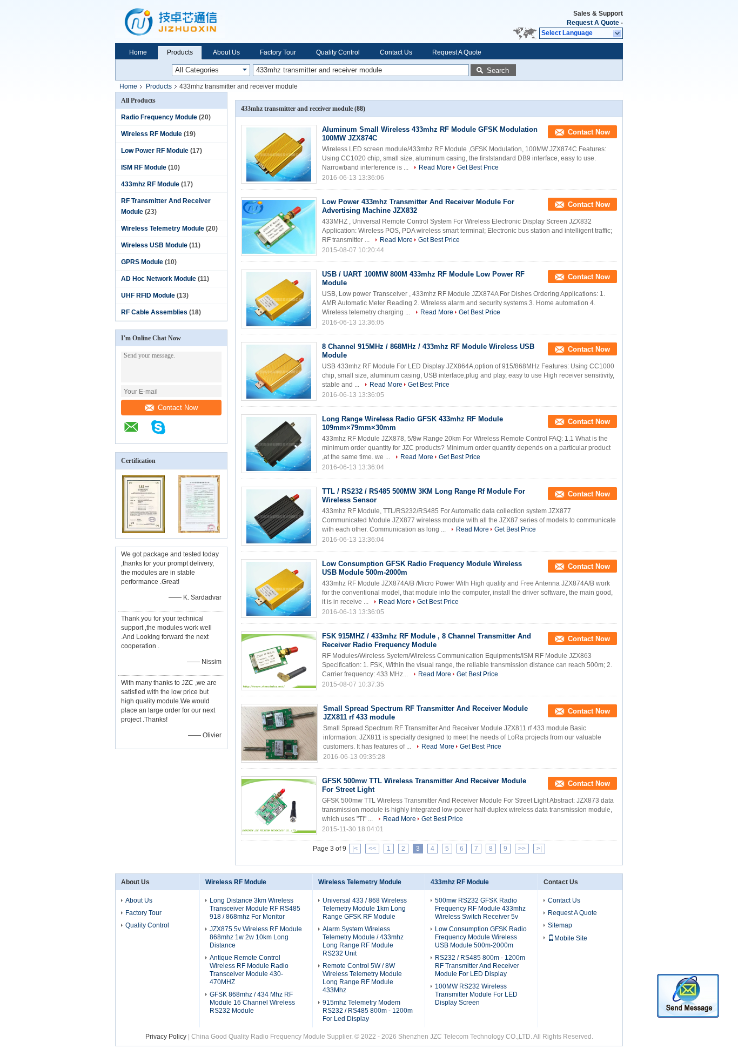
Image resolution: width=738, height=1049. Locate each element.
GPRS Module (142, 262)
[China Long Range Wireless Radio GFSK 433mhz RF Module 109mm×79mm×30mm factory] (279, 443)
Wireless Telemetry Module (162, 228)
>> (522, 848)
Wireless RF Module (151, 134)
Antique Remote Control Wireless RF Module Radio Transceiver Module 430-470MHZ (249, 970)
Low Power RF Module (155, 150)
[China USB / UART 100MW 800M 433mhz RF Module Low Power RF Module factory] (279, 299)
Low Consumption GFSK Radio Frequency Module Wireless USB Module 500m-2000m (481, 937)
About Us (226, 52)
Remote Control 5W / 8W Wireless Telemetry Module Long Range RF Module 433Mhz (362, 978)
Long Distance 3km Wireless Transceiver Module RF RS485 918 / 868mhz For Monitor (255, 908)
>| (539, 848)
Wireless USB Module (154, 245)
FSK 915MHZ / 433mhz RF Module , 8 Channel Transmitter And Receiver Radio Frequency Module (426, 640)
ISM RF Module (143, 167)
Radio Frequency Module (159, 117)
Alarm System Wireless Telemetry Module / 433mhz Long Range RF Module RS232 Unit (363, 941)
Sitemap (560, 925)
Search (498, 70)
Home (138, 52)
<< (372, 848)
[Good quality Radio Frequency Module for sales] (143, 531)
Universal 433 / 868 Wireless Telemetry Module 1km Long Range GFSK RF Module (365, 908)
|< (355, 848)
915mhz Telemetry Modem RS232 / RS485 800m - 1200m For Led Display (368, 1011)
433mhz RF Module (150, 184)
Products (180, 52)
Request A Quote (593, 22)
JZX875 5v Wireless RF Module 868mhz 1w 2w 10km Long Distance (256, 937)
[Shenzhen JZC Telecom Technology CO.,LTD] (137, 432)
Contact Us (396, 52)
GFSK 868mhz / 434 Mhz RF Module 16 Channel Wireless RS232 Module (252, 1002)
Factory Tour (278, 52)
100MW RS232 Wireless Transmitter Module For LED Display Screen (476, 994)
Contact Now (178, 408)
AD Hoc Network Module (158, 279)
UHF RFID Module (148, 295)
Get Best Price (478, 167)
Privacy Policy (165, 1036)
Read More (435, 167)
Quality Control (338, 52)
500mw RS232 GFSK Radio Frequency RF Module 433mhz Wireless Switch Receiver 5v (480, 908)
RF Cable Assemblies (154, 312)
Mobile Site (570, 938)
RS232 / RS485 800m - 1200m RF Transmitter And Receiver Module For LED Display (480, 966)
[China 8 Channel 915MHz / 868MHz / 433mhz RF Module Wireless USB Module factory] (279, 371)
